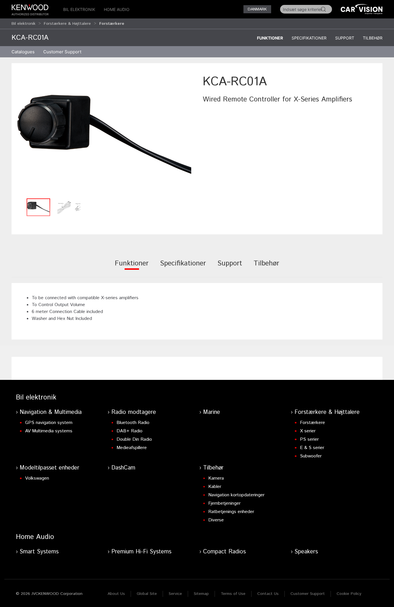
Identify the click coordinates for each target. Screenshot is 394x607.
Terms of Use (233, 594)
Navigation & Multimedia (51, 412)
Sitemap (201, 594)
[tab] (131, 267)
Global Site (147, 594)
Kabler (214, 486)
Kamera (216, 478)
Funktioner (270, 37)
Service (175, 594)
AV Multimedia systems (48, 431)
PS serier (309, 439)
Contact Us (268, 594)
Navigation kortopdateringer (236, 495)
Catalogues (23, 51)
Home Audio (117, 9)
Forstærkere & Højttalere (67, 24)
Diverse (216, 520)
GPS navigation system (48, 422)
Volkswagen (37, 478)
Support (344, 37)
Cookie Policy (349, 594)
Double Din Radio (134, 439)
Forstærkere (312, 422)
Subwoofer (311, 456)
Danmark (257, 9)
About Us (116, 594)
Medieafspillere (132, 447)
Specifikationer (309, 37)
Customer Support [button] (62, 51)
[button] (104, 134)
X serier (308, 431)
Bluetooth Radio (133, 422)
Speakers (306, 552)
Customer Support (307, 594)
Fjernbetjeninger (224, 503)
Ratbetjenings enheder (231, 511)
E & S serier (312, 447)
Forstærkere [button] (111, 24)
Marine (211, 412)
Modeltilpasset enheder (49, 468)
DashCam (123, 468)
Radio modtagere (133, 412)
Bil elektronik (79, 9)
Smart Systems (39, 552)
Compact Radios (224, 552)
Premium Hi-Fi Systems (141, 552)
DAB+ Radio (129, 431)
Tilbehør (372, 37)
